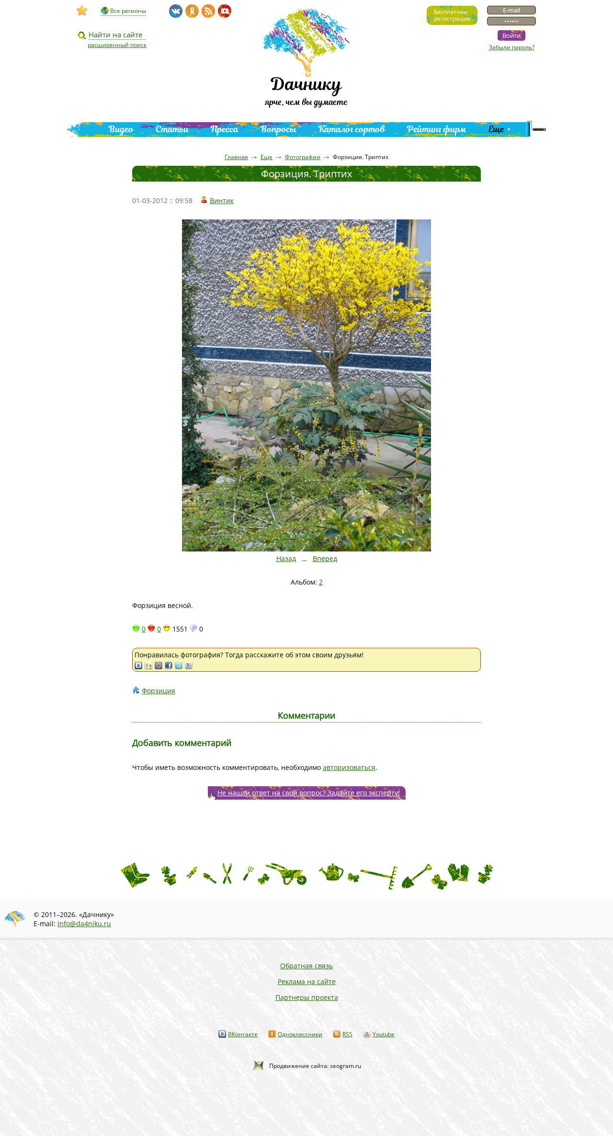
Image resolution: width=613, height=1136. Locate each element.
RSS (347, 1034)
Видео (121, 129)
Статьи (172, 129)
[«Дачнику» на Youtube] (224, 11)
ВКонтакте (243, 1034)
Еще (496, 129)
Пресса (224, 129)
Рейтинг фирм (436, 129)
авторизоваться (349, 767)
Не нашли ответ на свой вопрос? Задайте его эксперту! (308, 792)
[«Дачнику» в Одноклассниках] (192, 11)
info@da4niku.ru (84, 923)
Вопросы (278, 129)
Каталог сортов (351, 129)
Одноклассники (300, 1034)
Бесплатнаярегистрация (452, 15)
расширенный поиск (117, 45)
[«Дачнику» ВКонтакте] (175, 11)
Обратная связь (306, 965)
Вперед (325, 558)
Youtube (384, 1034)
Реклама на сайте (307, 981)
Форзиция (158, 690)
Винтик (222, 200)
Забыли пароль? (511, 47)
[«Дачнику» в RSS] (208, 11)
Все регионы (128, 11)
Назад (286, 558)
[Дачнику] (82, 10)
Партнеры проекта (306, 997)
